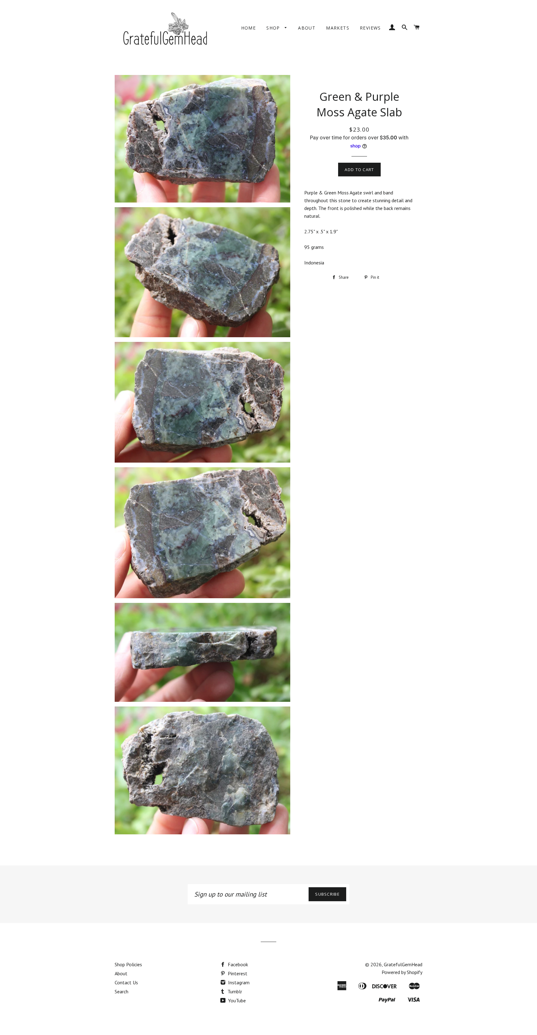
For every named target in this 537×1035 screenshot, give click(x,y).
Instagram (238, 982)
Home (248, 28)
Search (121, 991)
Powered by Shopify (402, 972)
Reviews (370, 28)
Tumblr (234, 991)
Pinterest (237, 973)
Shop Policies (128, 964)
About (306, 28)
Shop (274, 28)
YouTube (236, 1000)
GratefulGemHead (403, 964)
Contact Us (126, 982)
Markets (337, 28)
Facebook (237, 964)
